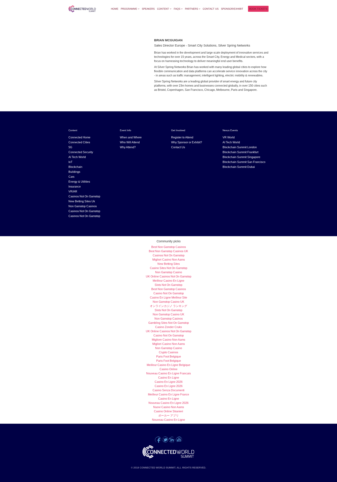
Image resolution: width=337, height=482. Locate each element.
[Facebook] (157, 439)
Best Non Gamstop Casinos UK (168, 251)
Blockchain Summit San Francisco (244, 161)
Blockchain (75, 166)
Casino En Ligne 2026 (169, 381)
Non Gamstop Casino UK (168, 301)
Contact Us (211, 8)
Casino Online (168, 369)
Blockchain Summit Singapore (241, 157)
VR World (229, 137)
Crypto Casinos (168, 352)
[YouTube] (179, 439)
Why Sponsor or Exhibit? (186, 142)
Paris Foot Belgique (168, 356)
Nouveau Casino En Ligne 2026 (168, 402)
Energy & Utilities (79, 181)
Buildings (74, 171)
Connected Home (79, 137)
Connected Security (80, 152)
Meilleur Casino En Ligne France (168, 394)
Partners (191, 8)
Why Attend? (128, 147)
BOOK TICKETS (258, 8)
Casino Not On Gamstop (168, 293)
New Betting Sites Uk (81, 201)
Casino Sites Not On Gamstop (168, 268)
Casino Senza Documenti (168, 390)
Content (163, 8)
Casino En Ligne (168, 377)
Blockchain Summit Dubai (239, 166)
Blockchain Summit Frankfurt (240, 152)
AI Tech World (77, 157)
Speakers (148, 8)
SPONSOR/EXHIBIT (232, 8)
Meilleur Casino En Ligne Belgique (168, 364)
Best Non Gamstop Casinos (168, 246)
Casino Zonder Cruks (168, 327)
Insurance (74, 186)
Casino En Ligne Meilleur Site (168, 297)
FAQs (177, 8)
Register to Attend (182, 137)
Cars (71, 176)
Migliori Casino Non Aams (168, 259)
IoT (70, 161)
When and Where (131, 137)
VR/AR (72, 191)
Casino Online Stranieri (168, 411)
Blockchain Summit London (240, 147)
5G (70, 147)
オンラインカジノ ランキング (168, 305)
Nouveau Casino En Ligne (168, 419)
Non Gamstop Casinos (82, 206)
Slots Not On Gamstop (168, 284)
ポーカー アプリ (168, 415)
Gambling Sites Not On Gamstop (168, 322)
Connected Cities (79, 142)
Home (114, 8)
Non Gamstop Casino (168, 272)
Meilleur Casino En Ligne (168, 280)
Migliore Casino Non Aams (168, 339)
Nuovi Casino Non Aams (168, 407)
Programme (129, 8)
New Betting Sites (168, 263)
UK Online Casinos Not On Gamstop (168, 276)
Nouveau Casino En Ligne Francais (168, 373)
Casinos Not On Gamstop (84, 196)
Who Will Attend (130, 142)
